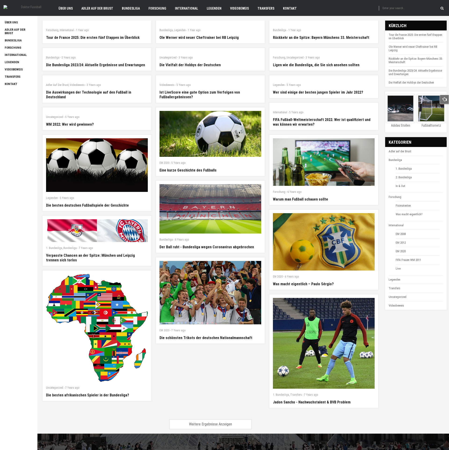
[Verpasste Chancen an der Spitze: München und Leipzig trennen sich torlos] (97, 230)
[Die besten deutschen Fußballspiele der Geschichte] (97, 165)
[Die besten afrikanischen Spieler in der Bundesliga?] (97, 328)
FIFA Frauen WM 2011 (408, 260)
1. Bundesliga (54, 248)
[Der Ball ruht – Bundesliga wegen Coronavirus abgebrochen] (210, 209)
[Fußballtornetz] (431, 108)
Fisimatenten (403, 205)
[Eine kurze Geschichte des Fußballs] (210, 134)
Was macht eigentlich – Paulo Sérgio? (303, 284)
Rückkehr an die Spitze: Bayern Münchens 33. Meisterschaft (321, 37)
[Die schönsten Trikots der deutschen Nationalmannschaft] (210, 292)
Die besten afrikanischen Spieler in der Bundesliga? (87, 395)
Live (398, 268)
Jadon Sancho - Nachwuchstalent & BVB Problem (312, 402)
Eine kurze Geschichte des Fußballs (188, 170)
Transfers (296, 394)
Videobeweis (77, 85)
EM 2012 (401, 242)
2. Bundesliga (404, 177)
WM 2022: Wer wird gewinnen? (70, 124)
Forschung (52, 30)
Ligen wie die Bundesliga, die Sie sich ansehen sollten (316, 65)
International (67, 30)
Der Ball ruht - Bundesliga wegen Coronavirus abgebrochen (206, 247)
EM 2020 (164, 163)
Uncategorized (168, 57)
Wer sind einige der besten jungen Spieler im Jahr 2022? (318, 92)
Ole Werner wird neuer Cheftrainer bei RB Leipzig (199, 37)
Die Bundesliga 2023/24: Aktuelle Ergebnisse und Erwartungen (95, 65)
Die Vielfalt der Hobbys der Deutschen (190, 65)
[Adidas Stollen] (400, 108)
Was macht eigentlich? (409, 214)
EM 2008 (401, 234)
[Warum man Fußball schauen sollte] (324, 162)
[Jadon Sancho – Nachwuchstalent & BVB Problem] (324, 343)
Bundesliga (166, 30)
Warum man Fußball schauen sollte (300, 199)
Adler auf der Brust (57, 85)
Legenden (180, 30)
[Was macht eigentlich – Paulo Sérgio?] (324, 242)
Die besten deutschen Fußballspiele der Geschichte (87, 205)
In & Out (400, 186)
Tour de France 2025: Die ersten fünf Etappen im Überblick (93, 37)
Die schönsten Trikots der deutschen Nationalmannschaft (205, 338)
